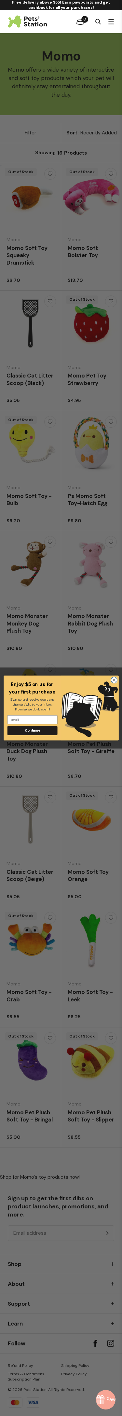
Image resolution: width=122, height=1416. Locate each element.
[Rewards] (105, 1399)
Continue (32, 730)
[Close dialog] (114, 680)
